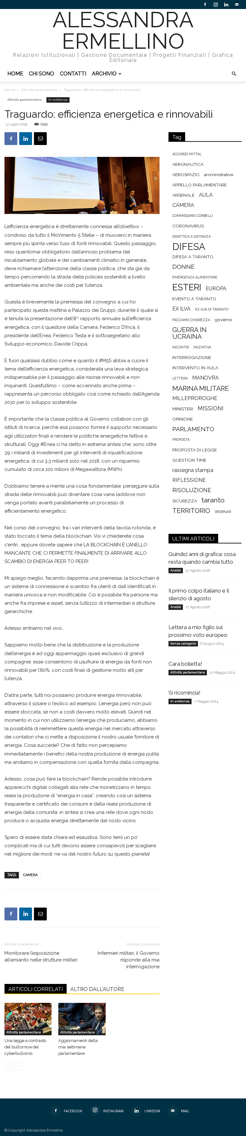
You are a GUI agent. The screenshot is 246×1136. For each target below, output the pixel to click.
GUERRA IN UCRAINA (189, 333)
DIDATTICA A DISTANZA (191, 236)
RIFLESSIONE (189, 480)
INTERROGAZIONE (191, 357)
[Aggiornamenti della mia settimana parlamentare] (81, 1019)
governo (223, 319)
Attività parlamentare (39, 90)
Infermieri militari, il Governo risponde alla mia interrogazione (129, 959)
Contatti (73, 74)
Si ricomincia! (184, 692)
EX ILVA (181, 309)
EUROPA (216, 289)
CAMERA (30, 875)
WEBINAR (223, 512)
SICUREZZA (184, 500)
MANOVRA (205, 378)
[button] (234, 74)
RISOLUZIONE (191, 490)
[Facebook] (205, 4)
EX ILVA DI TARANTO (211, 309)
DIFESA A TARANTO (192, 256)
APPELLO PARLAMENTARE (199, 184)
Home (15, 74)
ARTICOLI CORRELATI (35, 989)
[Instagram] (215, 4)
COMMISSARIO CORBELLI (192, 216)
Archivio (104, 74)
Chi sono (41, 74)
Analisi (175, 570)
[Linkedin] (226, 4)
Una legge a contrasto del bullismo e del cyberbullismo (25, 1047)
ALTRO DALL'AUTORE (97, 989)
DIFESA (188, 246)
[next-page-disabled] (19, 1066)
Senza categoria (183, 643)
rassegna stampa (192, 470)
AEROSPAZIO (186, 174)
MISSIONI (211, 408)
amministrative (218, 174)
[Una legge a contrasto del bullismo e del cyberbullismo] (28, 1019)
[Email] (40, 138)
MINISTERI (182, 408)
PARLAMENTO (193, 429)
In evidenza (58, 99)
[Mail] (237, 4)
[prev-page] (8, 1066)
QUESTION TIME (189, 460)
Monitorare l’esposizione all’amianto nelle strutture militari (40, 956)
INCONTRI (180, 347)
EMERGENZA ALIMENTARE (194, 277)
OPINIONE (182, 419)
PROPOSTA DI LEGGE (194, 449)
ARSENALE (183, 195)
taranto (213, 500)
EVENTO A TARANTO (194, 298)
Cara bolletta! (185, 664)
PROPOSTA (181, 439)
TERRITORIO (191, 511)
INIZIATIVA (202, 347)
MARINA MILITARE (200, 388)
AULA (206, 195)
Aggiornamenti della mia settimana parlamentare (78, 1047)
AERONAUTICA (187, 164)
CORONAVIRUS (188, 225)
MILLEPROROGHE (194, 398)
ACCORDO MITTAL (186, 154)
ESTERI (186, 287)
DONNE (183, 266)
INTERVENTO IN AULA (195, 367)
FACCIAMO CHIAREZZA (191, 320)
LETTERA (180, 378)
